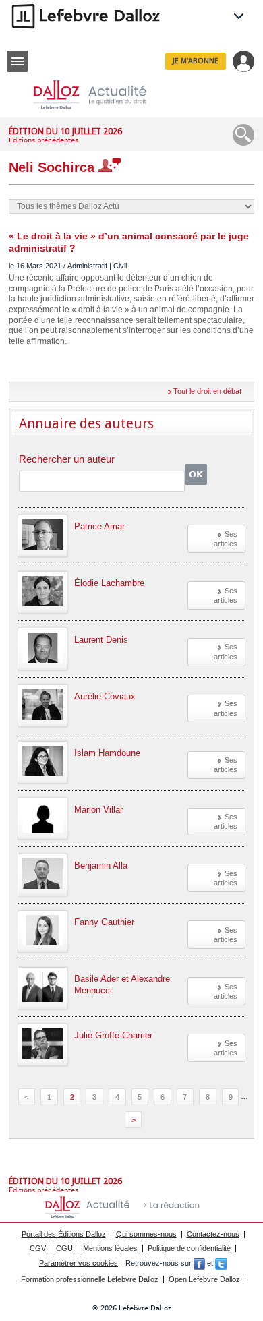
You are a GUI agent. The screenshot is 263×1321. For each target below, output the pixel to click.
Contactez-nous (213, 1234)
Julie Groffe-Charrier (113, 1035)
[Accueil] (100, 95)
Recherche (243, 135)
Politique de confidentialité (189, 1248)
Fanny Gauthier (104, 922)
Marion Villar (98, 809)
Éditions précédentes (43, 140)
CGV (38, 1248)
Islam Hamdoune (107, 753)
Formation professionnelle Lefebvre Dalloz (89, 1279)
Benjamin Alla (100, 865)
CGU (64, 1248)
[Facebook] (199, 1263)
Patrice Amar (99, 526)
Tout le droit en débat (207, 391)
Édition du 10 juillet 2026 (65, 131)
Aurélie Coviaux (105, 696)
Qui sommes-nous (146, 1234)
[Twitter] (221, 1263)
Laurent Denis (101, 640)
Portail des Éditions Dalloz (64, 1234)
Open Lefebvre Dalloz (204, 1279)
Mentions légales (110, 1248)
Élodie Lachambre (109, 583)
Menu (17, 61)
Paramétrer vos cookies (78, 1263)
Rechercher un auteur (67, 459)
